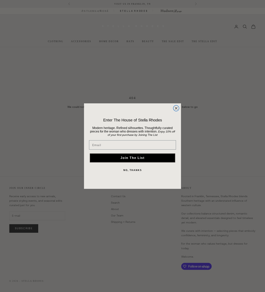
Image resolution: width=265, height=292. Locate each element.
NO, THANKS (132, 170)
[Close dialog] (176, 108)
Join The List (132, 158)
